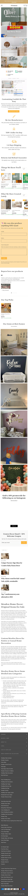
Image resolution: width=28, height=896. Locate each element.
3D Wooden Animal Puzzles (7, 873)
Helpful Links (5, 738)
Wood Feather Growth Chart (7, 881)
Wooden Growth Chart (6, 853)
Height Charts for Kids (5, 855)
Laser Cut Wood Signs (6, 829)
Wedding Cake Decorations (7, 814)
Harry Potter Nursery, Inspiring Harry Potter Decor (11, 820)
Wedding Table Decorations (7, 773)
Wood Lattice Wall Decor (6, 827)
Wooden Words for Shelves (7, 870)
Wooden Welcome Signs (6, 796)
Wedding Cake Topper (5, 784)
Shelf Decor (3, 842)
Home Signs (3, 762)
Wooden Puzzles (4, 859)
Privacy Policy (22, 261)
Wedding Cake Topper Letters (7, 792)
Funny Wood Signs (5, 831)
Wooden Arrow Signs (5, 818)
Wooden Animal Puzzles (6, 764)
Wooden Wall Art (5, 862)
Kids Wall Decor (4, 775)
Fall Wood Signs (4, 836)
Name (2, 231)
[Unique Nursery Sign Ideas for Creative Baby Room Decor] (5, 556)
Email (2, 238)
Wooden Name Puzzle (6, 875)
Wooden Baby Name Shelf (6, 885)
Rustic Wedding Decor (6, 779)
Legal (2, 745)
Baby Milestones (4, 825)
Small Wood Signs (5, 840)
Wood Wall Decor (5, 805)
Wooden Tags (4, 816)
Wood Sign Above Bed (6, 801)
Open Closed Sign (5, 883)
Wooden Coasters (5, 760)
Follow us (14, 526)
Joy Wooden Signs (5, 847)
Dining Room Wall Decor (6, 807)
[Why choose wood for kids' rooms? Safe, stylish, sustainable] (5, 572)
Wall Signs (3, 766)
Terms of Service (4, 263)
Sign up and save (6, 749)
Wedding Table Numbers (6, 758)
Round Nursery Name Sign (6, 879)
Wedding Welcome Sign (6, 786)
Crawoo (3, 734)
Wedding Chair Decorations (7, 781)
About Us (3, 742)
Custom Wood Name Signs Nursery (8, 868)
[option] (14, 2)
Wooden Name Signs (5, 803)
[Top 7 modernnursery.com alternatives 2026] (5, 587)
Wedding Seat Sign (5, 788)
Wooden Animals (4, 790)
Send (4, 258)
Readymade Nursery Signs (6, 794)
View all (24, 169)
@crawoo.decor (14, 500)
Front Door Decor (4, 849)
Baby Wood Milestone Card (7, 877)
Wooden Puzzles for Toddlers (7, 771)
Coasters (3, 864)
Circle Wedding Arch (5, 810)
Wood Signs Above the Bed (7, 768)
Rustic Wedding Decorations (7, 812)
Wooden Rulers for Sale (6, 857)
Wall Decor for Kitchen (6, 851)
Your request (5, 245)
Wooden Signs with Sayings (7, 838)
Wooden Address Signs (6, 833)
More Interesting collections (10, 753)
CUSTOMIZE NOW (13, 111)
